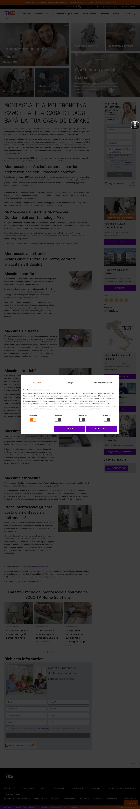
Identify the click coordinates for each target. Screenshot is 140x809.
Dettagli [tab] (70, 383)
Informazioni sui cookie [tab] (103, 383)
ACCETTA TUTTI (101, 429)
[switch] (58, 420)
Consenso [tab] (37, 383)
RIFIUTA (69, 429)
